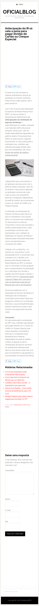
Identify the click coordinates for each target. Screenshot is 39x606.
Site (6, 522)
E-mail (8, 510)
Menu (21, 4)
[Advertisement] (19, 62)
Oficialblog (19, 12)
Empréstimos (18, 405)
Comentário (9, 470)
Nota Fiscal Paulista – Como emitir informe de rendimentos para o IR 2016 (18, 391)
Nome (8, 499)
